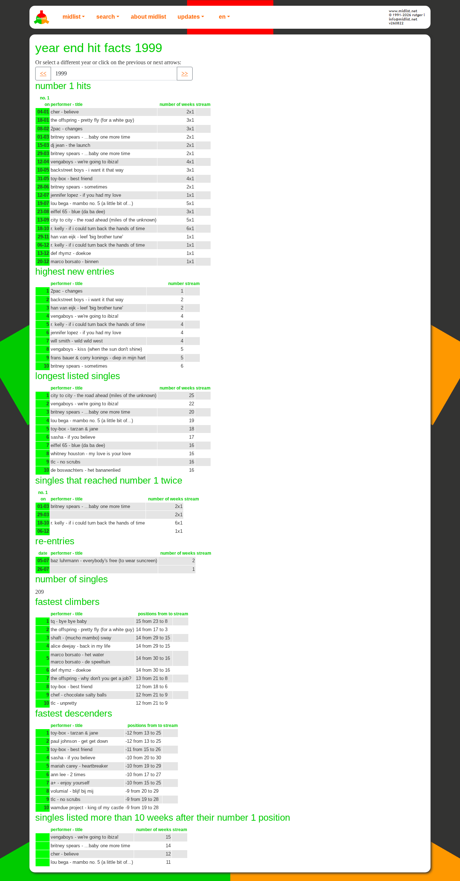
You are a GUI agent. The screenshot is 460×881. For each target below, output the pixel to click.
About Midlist (148, 17)
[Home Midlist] (42, 17)
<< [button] (43, 73)
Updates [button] (189, 17)
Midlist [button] (71, 17)
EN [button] (222, 17)
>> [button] (184, 73)
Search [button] (105, 17)
